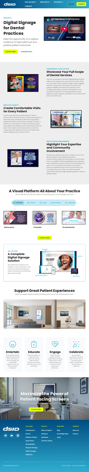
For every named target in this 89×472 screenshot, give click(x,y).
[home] (10, 4)
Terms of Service (66, 465)
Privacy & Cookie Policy (79, 465)
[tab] (17, 203)
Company (28, 6)
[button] (31, 2)
